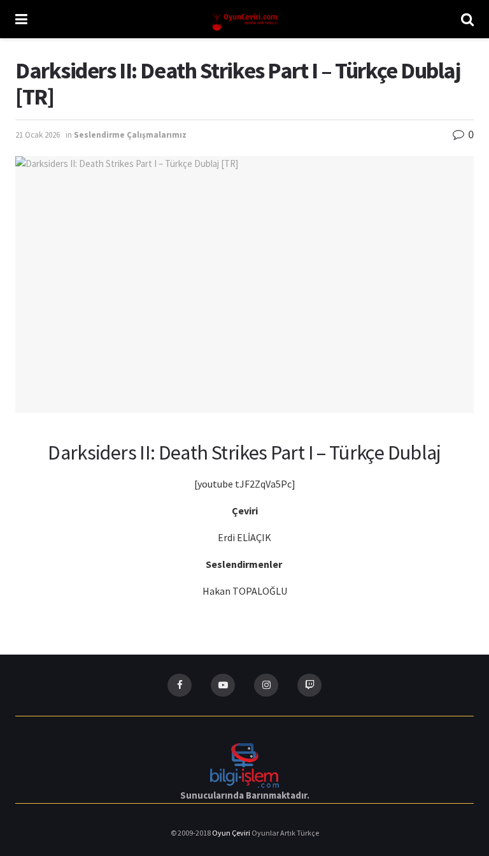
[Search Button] (467, 19)
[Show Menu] (21, 19)
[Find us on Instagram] (266, 685)
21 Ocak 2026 (37, 134)
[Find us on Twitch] (309, 685)
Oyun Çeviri (232, 833)
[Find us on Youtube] (223, 685)
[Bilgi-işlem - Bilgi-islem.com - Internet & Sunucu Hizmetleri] (244, 764)
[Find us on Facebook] (179, 685)
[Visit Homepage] (244, 19)
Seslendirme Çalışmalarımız (130, 134)
